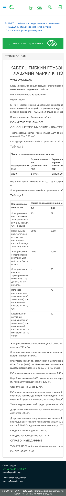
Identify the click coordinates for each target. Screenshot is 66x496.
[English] (32, 7)
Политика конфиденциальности (48, 490)
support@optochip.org (13, 481)
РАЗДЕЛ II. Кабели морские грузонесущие (29, 27)
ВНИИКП (9, 23)
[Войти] (60, 8)
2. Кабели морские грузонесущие (25, 30)
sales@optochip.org (11, 472)
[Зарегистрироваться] (49, 8)
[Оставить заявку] (39, 7)
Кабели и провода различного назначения (39, 23)
